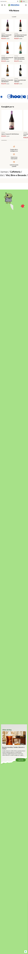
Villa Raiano (3, 33)
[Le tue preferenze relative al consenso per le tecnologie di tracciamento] (25, 951)
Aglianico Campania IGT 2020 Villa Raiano (10, 134)
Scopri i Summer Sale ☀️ (3, 1)
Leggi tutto (20, 760)
